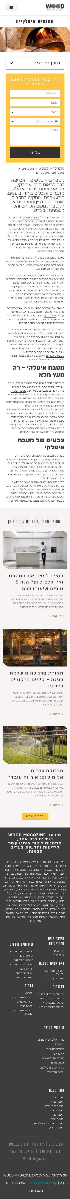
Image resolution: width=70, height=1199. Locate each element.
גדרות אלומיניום (55, 1072)
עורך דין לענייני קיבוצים (51, 1039)
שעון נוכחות (57, 1063)
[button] (11, 7)
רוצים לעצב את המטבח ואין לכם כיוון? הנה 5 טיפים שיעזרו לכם (36, 582)
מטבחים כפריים (55, 355)
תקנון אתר (35, 1190)
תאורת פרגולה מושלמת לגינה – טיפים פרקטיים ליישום (36, 679)
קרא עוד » (56, 616)
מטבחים (28, 168)
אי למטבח (50, 315)
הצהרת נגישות (15, 1183)
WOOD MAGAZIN (51, 168)
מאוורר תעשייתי (55, 1049)
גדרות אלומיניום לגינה (52, 1067)
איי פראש (58, 1053)
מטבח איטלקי (30, 217)
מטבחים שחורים (46, 275)
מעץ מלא (34, 428)
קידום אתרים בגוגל (43, 1183)
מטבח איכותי (18, 390)
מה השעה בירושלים (53, 1058)
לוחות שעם (58, 1044)
